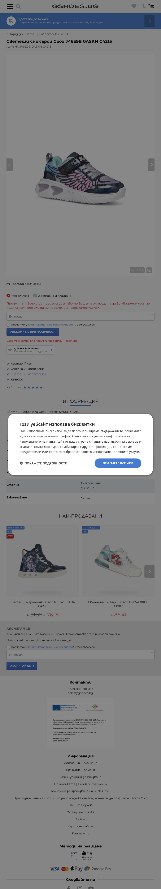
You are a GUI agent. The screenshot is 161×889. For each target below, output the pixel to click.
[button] (43, 463)
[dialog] (80, 444)
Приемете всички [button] (118, 463)
